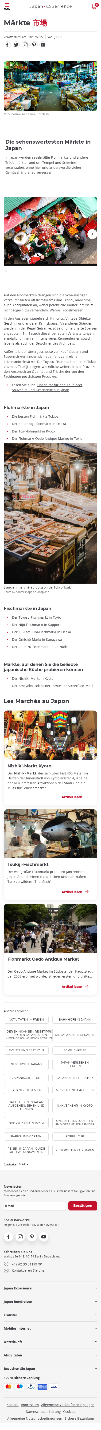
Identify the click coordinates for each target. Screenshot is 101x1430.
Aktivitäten (13, 1355)
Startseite (10, 1164)
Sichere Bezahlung (79, 1418)
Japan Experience (17, 1288)
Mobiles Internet (17, 1328)
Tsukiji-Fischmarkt (28, 864)
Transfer (10, 1315)
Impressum (30, 1404)
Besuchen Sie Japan (19, 1368)
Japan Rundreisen (18, 1301)
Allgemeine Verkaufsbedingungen (67, 1404)
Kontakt (13, 1404)
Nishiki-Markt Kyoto (29, 766)
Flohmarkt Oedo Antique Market (43, 959)
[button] (9, 234)
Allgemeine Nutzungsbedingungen (34, 1418)
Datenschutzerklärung (43, 1411)
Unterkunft (13, 1342)
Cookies (69, 1411)
